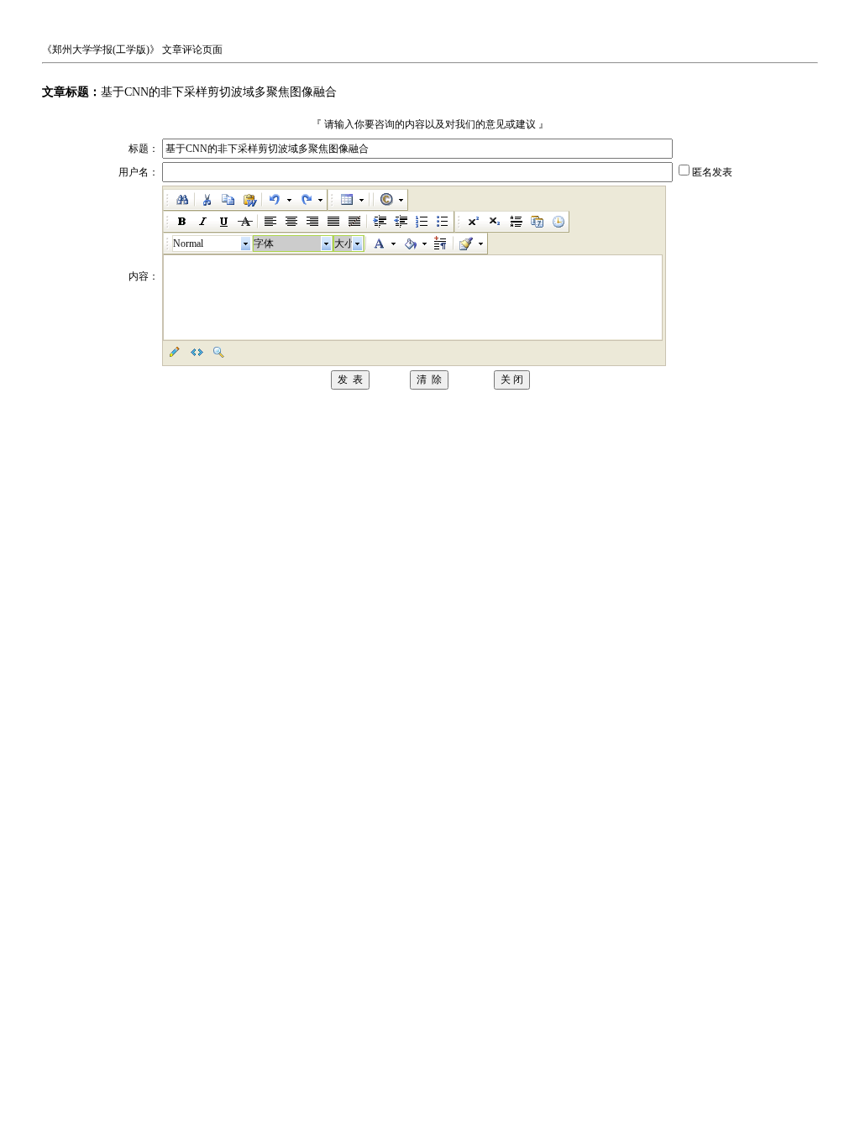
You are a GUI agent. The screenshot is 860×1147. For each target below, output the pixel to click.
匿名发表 (712, 172)
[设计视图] (174, 352)
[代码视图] (196, 352)
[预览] (217, 352)
